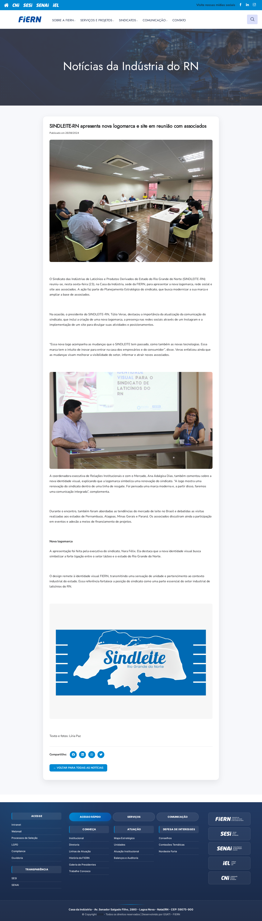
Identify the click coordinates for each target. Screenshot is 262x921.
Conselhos (165, 838)
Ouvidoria (17, 857)
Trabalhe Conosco (80, 871)
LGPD (15, 844)
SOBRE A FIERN (63, 20)
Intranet (16, 824)
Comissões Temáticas (172, 844)
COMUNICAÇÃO (154, 20)
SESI (14, 878)
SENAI (15, 884)
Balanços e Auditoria (126, 857)
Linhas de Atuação (80, 851)
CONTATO (179, 20)
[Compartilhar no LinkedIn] (82, 754)
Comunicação (178, 816)
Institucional (76, 838)
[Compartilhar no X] (100, 754)
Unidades (119, 844)
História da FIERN (79, 857)
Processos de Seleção (25, 837)
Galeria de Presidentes (82, 864)
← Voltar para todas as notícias (78, 768)
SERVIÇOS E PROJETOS (96, 20)
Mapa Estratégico (124, 838)
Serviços (134, 816)
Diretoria (74, 844)
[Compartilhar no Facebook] (73, 754)
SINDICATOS (127, 20)
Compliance (19, 851)
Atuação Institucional (126, 851)
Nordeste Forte (168, 851)
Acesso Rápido (90, 816)
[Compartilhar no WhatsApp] (91, 754)
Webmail (16, 831)
